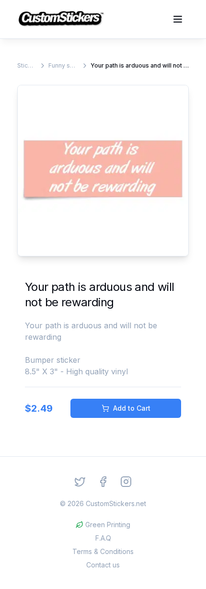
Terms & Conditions (103, 551)
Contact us (103, 565)
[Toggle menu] (177, 19)
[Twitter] (80, 481)
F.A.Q (103, 538)
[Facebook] (103, 481)
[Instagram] (126, 481)
